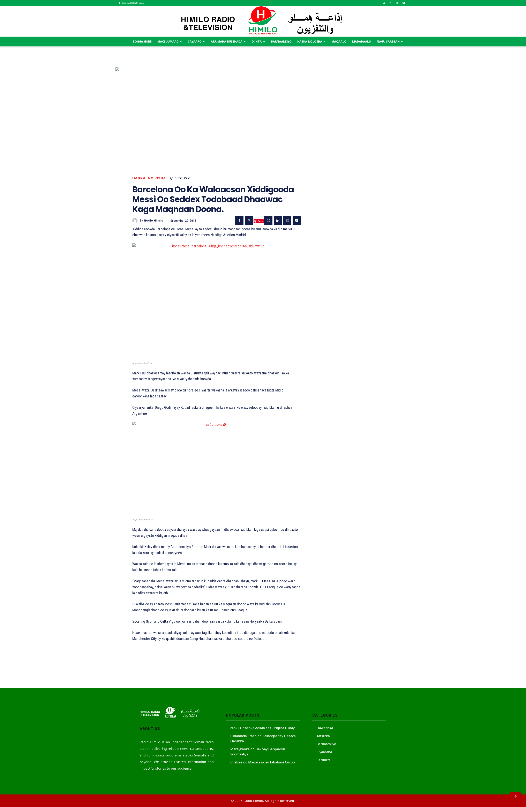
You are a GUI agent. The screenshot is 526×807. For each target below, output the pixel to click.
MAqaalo (338, 41)
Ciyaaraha (324, 752)
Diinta (257, 41)
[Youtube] (404, 3)
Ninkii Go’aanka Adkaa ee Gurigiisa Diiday (262, 728)
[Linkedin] (278, 220)
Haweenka (325, 728)
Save (260, 221)
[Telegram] (297, 220)
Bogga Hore (142, 41)
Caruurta (324, 760)
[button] (384, 2)
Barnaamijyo (281, 41)
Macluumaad (168, 41)
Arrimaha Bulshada (226, 41)
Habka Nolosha (309, 41)
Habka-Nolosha (149, 178)
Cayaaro (195, 41)
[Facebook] (390, 3)
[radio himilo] (136, 220)
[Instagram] (397, 3)
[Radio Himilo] (263, 21)
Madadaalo (361, 41)
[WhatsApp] (268, 220)
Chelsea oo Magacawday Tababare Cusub (262, 762)
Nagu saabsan (388, 41)
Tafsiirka (323, 736)
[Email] (287, 220)
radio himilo (153, 220)
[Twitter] (249, 220)
